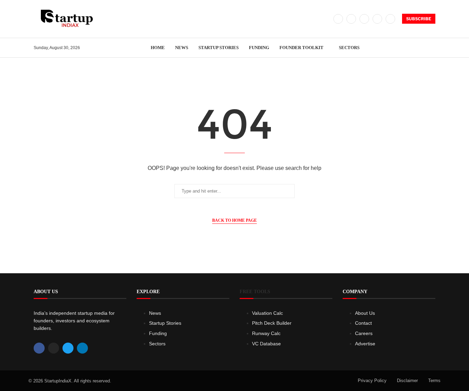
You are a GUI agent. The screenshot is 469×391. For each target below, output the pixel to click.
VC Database (266, 343)
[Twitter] (351, 19)
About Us (365, 313)
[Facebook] (338, 19)
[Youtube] (390, 19)
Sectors (349, 47)
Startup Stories (218, 47)
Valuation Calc (267, 313)
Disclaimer (407, 380)
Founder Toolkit (301, 47)
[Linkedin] (377, 19)
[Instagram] (364, 19)
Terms (434, 380)
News (181, 47)
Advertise (365, 343)
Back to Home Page (234, 220)
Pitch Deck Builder (271, 323)
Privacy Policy (372, 380)
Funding (259, 47)
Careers (364, 333)
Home (158, 47)
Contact (363, 323)
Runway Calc (266, 333)
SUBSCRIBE (418, 18)
